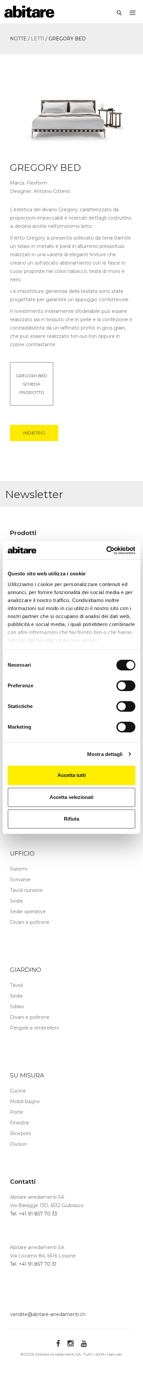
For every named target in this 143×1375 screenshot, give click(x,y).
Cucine (18, 1091)
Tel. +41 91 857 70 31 (33, 1264)
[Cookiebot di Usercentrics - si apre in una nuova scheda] (106, 550)
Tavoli (16, 985)
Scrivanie (20, 880)
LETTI (37, 39)
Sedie (16, 901)
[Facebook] (58, 1343)
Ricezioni (20, 1133)
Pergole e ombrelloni (34, 1028)
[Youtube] (84, 1343)
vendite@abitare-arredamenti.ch (47, 1314)
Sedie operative (28, 912)
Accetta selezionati (71, 797)
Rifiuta (71, 819)
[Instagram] (70, 1343)
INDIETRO (34, 432)
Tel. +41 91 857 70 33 (33, 1214)
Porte (16, 1112)
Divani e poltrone (30, 922)
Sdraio (17, 1007)
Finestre (19, 1123)
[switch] (125, 685)
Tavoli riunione (26, 890)
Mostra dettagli (105, 754)
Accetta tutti (72, 775)
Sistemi (18, 869)
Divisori (18, 1144)
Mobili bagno (25, 1101)
